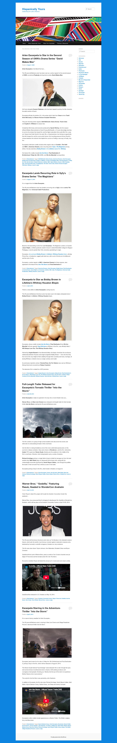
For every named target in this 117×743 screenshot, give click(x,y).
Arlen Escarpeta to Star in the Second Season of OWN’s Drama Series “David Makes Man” (42, 58)
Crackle (48, 160)
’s (55, 147)
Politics (81, 85)
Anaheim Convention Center (45, 598)
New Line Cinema (33, 727)
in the (47, 149)
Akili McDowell (41, 159)
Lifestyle (81, 78)
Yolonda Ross (55, 376)
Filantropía (81, 71)
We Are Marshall (31, 376)
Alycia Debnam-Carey (43, 724)
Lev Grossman (40, 270)
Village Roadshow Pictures (28, 728)
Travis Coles (52, 163)
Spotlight (81, 90)
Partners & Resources (62, 43)
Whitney (30, 165)
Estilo (80, 69)
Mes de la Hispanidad (84, 80)
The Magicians (39, 163)
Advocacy (81, 58)
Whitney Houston (33, 271)
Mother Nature (67, 725)
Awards (81, 62)
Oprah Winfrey (54, 162)
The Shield (67, 727)
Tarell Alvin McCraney (30, 163)
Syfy (54, 147)
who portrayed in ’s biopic (48, 254)
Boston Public (67, 724)
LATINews (81, 76)
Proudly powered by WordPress (58, 737)
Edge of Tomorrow (57, 598)
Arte (80, 60)
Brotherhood (32, 160)
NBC (49, 162)
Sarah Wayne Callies (41, 474)
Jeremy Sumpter (34, 725)
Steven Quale (49, 474)
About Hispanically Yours (34, 43)
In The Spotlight (83, 74)
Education (81, 65)
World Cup (81, 94)
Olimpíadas (82, 83)
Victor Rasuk (35, 600)
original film (57, 149)
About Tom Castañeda (48, 43)
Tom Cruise (28, 600)
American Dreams (57, 159)
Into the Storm (43, 153)
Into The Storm (43, 264)
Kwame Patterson (38, 162)
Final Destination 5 (63, 160)
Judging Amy (54, 725)
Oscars (60, 162)
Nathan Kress (25, 727)
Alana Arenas (49, 159)
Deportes (81, 63)
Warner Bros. (56, 474)
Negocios (81, 81)
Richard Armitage (30, 474)
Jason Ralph (34, 270)
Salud (80, 89)
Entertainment (30, 159)
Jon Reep (48, 725)
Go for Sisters (25, 374)
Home (24, 43)
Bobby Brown (41, 149)
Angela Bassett (42, 373)
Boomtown (60, 724)
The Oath (46, 163)
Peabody (67, 162)
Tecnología (82, 92)
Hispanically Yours (33, 9)
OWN (63, 162)
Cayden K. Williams (40, 160)
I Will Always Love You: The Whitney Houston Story (41, 374)
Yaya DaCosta (42, 346)
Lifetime (51, 149)
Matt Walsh (60, 472)
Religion (81, 87)
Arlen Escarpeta (67, 159)
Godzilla (64, 598)
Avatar (48, 472)
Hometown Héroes (83, 72)
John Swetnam (41, 725)
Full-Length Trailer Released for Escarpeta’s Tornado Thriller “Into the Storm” (41, 387)
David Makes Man (54, 160)
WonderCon (63, 474)
